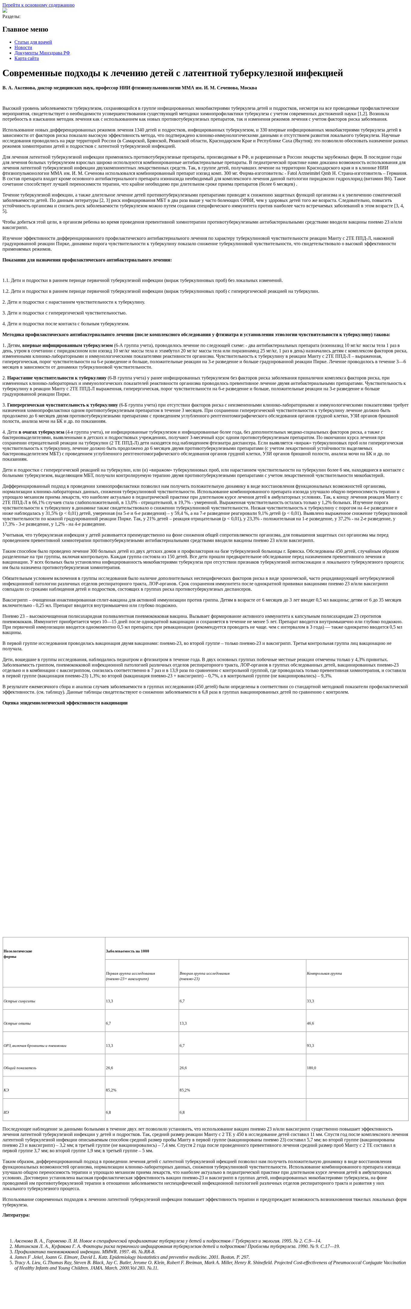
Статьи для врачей (33, 42)
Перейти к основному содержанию (38, 5)
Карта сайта (26, 58)
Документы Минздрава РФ (42, 52)
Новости (23, 47)
